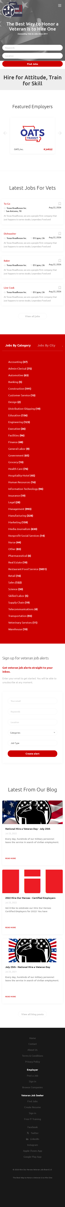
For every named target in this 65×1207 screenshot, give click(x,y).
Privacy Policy (32, 1061)
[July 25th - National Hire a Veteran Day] (32, 950)
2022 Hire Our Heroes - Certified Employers (30, 897)
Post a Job (32, 1075)
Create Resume (32, 1107)
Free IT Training (32, 1118)
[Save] (59, 204)
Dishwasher (10, 233)
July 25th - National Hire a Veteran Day (27, 967)
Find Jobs (32, 63)
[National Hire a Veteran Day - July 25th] (32, 812)
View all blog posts (32, 1014)
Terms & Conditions (32, 1055)
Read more (10, 858)
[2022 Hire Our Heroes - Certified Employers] (32, 881)
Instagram (32, 1144)
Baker (7, 260)
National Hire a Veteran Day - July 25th (27, 828)
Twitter (35, 1132)
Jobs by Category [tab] (18, 345)
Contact (32, 1043)
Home (32, 1037)
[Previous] (5, 133)
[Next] (59, 133)
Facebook (33, 1126)
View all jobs (32, 316)
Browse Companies (32, 1087)
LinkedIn (34, 1138)
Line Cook (9, 287)
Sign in (32, 1081)
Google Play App (32, 1156)
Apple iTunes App (32, 1150)
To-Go (7, 203)
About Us (32, 1049)
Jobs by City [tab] (46, 345)
